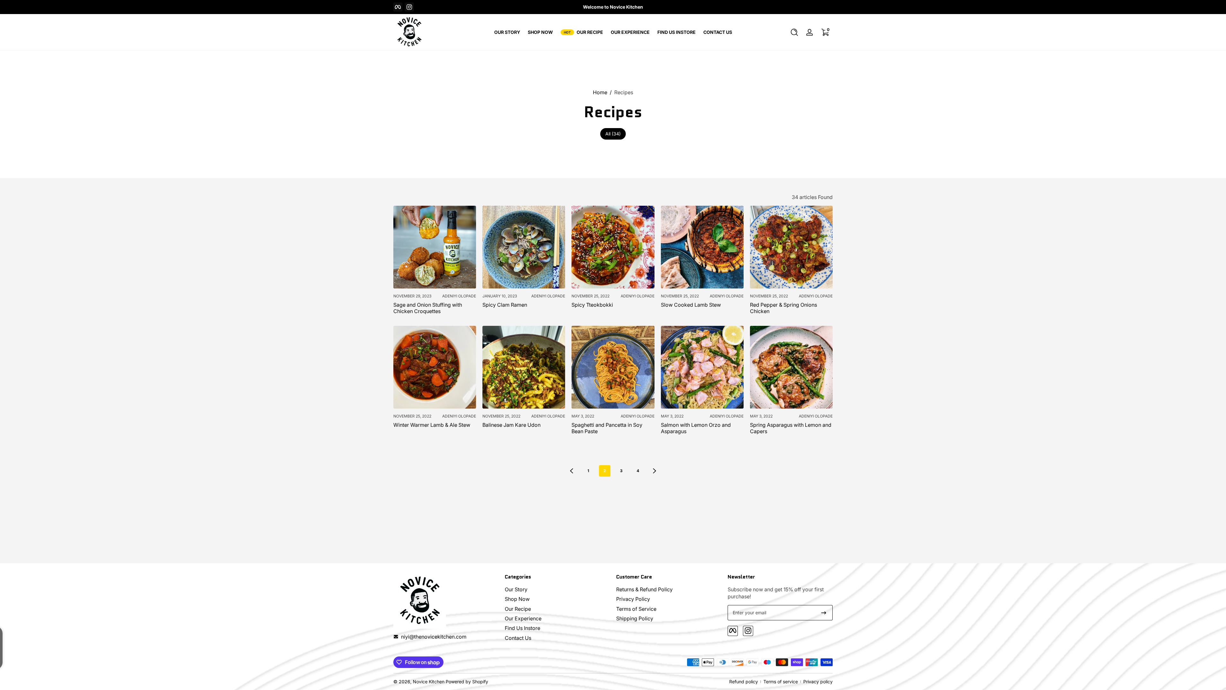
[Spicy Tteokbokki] (612, 247)
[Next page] (654, 471)
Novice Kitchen (428, 681)
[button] (794, 32)
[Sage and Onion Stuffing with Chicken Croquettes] (434, 247)
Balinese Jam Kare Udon (511, 425)
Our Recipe (518, 608)
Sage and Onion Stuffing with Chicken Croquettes (427, 308)
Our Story (516, 589)
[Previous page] (571, 471)
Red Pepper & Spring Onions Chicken (783, 308)
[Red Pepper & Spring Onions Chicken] (791, 247)
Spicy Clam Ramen (504, 305)
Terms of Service (636, 608)
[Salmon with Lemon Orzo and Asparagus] (702, 367)
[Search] (794, 32)
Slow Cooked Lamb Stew (691, 305)
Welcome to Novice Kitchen (613, 7)
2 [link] (604, 470)
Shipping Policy (634, 618)
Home (600, 92)
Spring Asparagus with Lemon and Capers (790, 428)
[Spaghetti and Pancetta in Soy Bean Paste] (612, 367)
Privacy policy (818, 681)
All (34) (613, 133)
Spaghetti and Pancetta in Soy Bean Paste (606, 428)
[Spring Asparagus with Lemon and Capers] (791, 367)
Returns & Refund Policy (644, 589)
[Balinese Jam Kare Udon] (523, 367)
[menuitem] (557, 589)
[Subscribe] (824, 612)
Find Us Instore (522, 628)
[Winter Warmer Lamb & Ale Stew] (434, 367)
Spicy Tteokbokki (592, 305)
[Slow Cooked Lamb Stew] (702, 247)
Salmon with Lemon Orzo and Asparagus (696, 428)
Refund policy (743, 681)
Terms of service (780, 681)
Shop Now (517, 598)
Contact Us (518, 637)
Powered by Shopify (467, 681)
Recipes (623, 92)
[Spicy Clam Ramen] (523, 247)
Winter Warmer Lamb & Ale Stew (431, 425)
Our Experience (523, 618)
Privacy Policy (633, 598)
